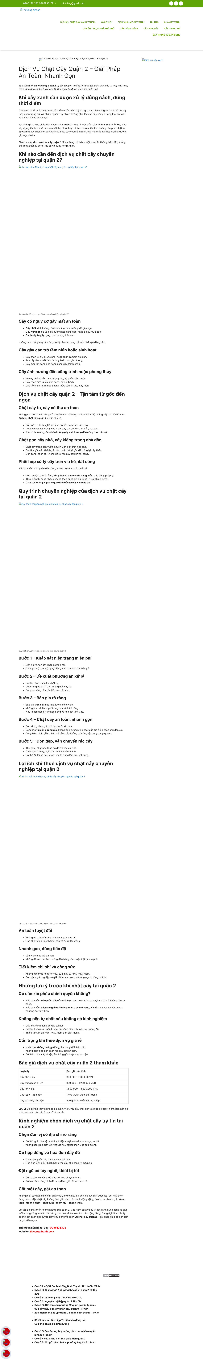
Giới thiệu (106, 22)
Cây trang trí (172, 28)
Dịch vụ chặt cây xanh (131, 22)
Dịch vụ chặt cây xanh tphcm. (78, 22)
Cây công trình (129, 28)
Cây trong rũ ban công (166, 35)
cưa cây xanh (172, 22)
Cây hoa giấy (151, 28)
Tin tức (154, 22)
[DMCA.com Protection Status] (111, 1276)
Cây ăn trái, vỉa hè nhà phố (98, 28)
